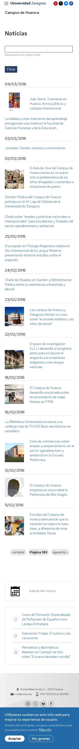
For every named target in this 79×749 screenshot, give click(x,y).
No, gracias (41, 738)
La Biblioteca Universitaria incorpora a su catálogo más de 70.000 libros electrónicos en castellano (38, 426)
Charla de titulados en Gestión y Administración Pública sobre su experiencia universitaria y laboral (38, 284)
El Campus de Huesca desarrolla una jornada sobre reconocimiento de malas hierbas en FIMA (49, 395)
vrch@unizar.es (23, 694)
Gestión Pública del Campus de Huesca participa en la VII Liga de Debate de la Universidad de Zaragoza (33, 201)
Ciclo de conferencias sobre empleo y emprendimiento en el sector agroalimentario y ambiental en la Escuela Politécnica (52, 450)
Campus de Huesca (22, 12)
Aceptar (14, 738)
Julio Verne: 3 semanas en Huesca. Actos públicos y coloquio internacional (48, 103)
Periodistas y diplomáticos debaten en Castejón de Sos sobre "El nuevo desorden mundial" (46, 652)
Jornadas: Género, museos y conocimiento (35, 148)
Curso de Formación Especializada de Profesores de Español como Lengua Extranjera (46, 619)
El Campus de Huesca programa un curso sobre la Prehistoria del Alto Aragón (49, 490)
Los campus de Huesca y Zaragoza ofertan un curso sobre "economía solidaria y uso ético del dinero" (52, 317)
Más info (45, 730)
